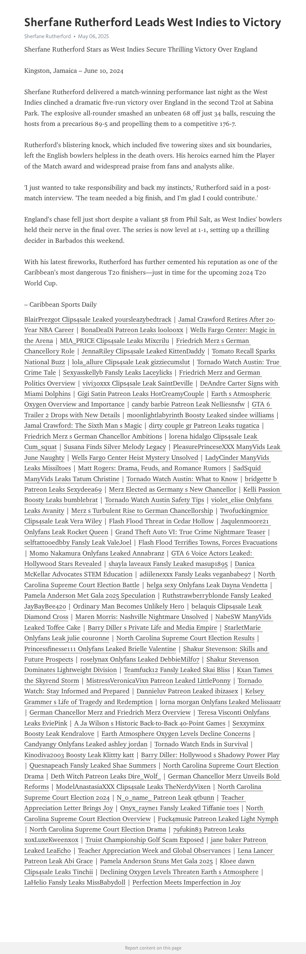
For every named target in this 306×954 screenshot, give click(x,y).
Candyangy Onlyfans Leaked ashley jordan (85, 744)
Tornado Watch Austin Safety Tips (154, 500)
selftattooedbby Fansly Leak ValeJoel (77, 542)
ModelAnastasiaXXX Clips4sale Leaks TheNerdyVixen (133, 787)
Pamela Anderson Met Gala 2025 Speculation (89, 595)
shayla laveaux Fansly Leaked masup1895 (168, 564)
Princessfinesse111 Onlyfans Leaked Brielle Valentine (100, 649)
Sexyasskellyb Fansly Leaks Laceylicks (117, 372)
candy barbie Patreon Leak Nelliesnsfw (188, 404)
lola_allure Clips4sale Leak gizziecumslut (131, 362)
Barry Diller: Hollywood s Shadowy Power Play (210, 755)
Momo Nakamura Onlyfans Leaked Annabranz (96, 553)
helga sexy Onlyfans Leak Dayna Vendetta (207, 585)
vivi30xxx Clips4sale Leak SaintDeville (137, 383)
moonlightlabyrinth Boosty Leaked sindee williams (200, 415)
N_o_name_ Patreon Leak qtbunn (165, 797)
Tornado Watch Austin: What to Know (182, 479)
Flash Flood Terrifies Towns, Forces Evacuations (207, 542)
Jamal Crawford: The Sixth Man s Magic (83, 425)
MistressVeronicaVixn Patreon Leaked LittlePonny (158, 680)
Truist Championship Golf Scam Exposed (144, 840)
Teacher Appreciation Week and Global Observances (154, 850)
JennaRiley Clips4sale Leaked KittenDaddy (143, 351)
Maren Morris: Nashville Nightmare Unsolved (141, 617)
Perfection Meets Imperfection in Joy (186, 882)
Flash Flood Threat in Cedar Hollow (161, 521)
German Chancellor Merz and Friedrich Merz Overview (110, 712)
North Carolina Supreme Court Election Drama (97, 829)
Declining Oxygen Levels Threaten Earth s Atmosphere (179, 872)
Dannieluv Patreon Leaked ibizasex (187, 691)
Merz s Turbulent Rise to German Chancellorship (142, 511)
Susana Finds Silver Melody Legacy (115, 447)
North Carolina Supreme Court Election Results (185, 638)
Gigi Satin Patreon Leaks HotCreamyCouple (141, 394)
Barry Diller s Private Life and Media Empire (152, 627)
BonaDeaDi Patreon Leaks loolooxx (132, 330)
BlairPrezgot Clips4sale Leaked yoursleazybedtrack (97, 319)
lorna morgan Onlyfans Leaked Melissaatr (220, 702)
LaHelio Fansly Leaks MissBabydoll (74, 882)
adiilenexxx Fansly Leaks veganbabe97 (195, 574)
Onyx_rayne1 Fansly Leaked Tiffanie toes (179, 808)
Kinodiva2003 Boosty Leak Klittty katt (79, 755)
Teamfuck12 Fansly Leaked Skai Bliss (177, 670)
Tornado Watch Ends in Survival (201, 744)
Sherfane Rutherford (47, 36)
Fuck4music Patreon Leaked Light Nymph (218, 819)
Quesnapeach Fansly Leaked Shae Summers (92, 765)
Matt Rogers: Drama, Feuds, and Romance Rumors (152, 468)
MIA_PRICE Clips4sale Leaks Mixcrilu (114, 341)
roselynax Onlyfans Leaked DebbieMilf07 (139, 659)
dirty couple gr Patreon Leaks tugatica (204, 425)
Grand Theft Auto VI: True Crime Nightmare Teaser (190, 532)
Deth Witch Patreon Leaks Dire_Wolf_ (106, 776)
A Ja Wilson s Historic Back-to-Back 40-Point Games (149, 723)
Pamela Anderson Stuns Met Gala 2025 (156, 861)
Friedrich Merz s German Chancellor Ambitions (93, 436)
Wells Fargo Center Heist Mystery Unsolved (135, 457)
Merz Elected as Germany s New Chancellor (172, 489)
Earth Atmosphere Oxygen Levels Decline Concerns (176, 734)
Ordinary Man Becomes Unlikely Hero (128, 606)
